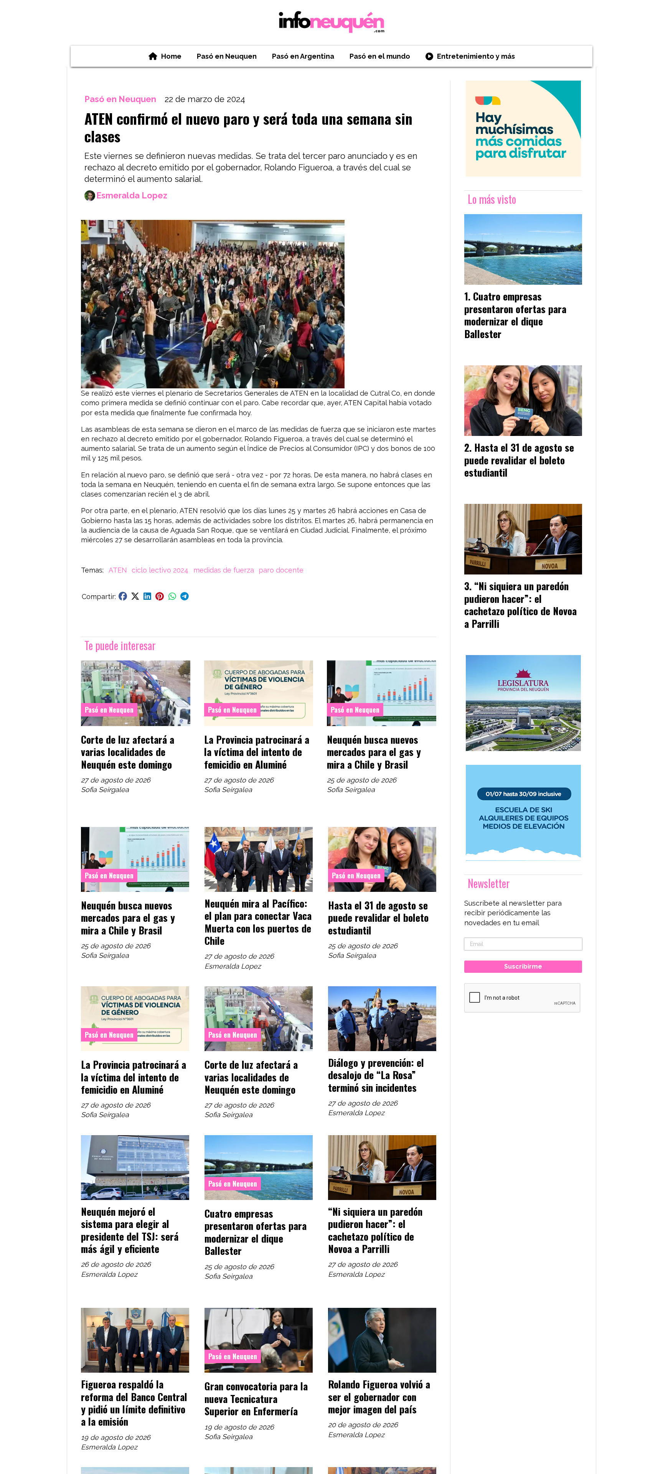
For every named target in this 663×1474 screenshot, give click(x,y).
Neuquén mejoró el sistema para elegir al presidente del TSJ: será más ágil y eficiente (129, 1230)
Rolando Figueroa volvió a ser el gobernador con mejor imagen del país (379, 1396)
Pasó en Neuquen (227, 56)
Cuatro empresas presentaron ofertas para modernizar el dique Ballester (256, 1232)
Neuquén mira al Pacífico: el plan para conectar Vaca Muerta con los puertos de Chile (258, 921)
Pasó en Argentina (303, 56)
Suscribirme (523, 966)
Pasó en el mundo (380, 56)
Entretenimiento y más (476, 56)
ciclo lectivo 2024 (160, 570)
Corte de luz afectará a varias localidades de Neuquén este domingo (127, 751)
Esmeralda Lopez (131, 195)
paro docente (281, 570)
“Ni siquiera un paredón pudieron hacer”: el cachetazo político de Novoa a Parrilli (375, 1230)
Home (171, 56)
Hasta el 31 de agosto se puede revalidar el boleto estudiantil (378, 917)
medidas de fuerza (223, 570)
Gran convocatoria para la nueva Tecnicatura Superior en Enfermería (256, 1398)
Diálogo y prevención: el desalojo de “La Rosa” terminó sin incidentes (376, 1074)
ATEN (118, 570)
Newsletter (489, 883)
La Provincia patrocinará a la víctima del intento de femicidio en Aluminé (256, 751)
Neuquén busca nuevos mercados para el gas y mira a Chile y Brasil (374, 751)
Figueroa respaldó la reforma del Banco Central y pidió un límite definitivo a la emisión (134, 1402)
